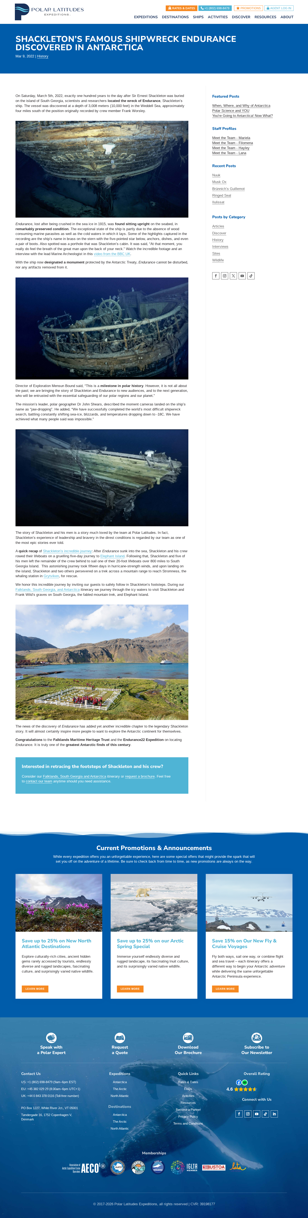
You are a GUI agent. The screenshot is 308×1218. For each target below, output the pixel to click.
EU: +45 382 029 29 (50, 1089)
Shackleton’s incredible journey (67, 551)
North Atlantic (120, 1096)
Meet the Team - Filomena (232, 143)
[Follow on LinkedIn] (274, 1113)
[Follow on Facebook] (215, 275)
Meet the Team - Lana (229, 153)
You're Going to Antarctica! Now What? (242, 116)
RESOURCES (265, 17)
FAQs (188, 1089)
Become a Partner (188, 1109)
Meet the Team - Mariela (231, 138)
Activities (188, 1096)
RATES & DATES (183, 8)
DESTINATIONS (175, 17)
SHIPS (198, 17)
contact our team (39, 781)
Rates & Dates (188, 1082)
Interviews (220, 247)
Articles (218, 226)
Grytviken (51, 576)
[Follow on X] (233, 275)
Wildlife (218, 260)
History (42, 56)
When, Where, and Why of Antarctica (241, 106)
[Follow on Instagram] (224, 275)
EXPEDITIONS (146, 17)
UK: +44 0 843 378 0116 (50, 1096)
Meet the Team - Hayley (231, 148)
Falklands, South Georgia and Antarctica (74, 776)
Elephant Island (112, 556)
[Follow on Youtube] (242, 275)
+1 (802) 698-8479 (216, 8)
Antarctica (120, 1082)
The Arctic (120, 1089)
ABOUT (287, 17)
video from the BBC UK (112, 254)
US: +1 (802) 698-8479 (48, 1082)
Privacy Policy (188, 1116)
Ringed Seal (221, 195)
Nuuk (216, 175)
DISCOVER (241, 17)
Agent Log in (280, 8)
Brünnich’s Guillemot (228, 189)
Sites (216, 253)
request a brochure (140, 776)
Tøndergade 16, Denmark (46, 1117)
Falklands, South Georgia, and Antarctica (48, 590)
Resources (188, 1102)
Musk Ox (219, 182)
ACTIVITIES (218, 17)
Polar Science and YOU (230, 111)
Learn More (35, 988)
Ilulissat (218, 202)
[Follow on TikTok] (251, 275)
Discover (219, 233)
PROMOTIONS (250, 8)
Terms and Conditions (188, 1123)
